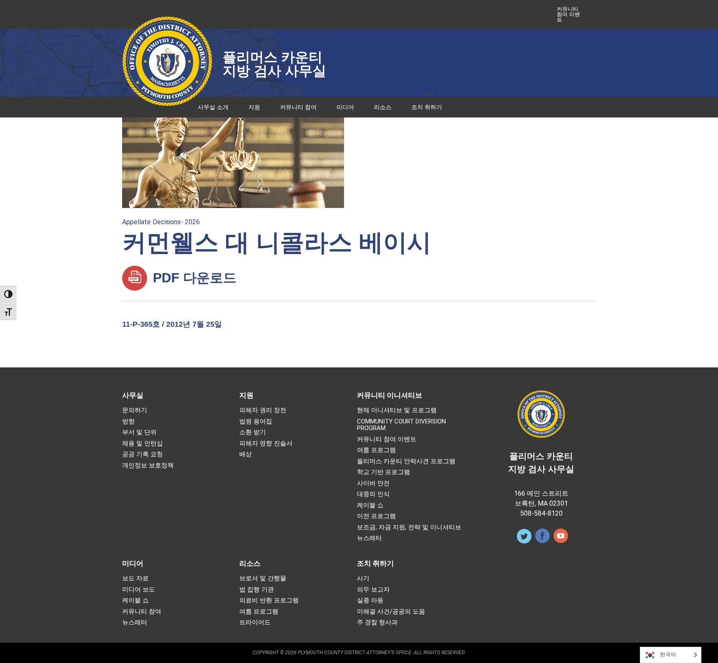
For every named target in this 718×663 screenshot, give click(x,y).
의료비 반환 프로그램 (269, 600)
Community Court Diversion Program (401, 425)
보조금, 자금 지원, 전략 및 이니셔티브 (409, 527)
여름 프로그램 (376, 450)
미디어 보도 (138, 589)
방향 (128, 421)
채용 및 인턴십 (142, 443)
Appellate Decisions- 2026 (161, 222)
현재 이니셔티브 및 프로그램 (397, 410)
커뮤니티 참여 (298, 107)
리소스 (382, 107)
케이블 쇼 (370, 505)
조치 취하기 (426, 107)
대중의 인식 (373, 494)
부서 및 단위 (139, 432)
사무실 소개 (213, 107)
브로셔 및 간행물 (262, 578)
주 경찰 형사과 (377, 622)
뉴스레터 (369, 538)
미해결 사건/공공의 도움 (391, 611)
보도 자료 (135, 578)
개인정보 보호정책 (148, 465)
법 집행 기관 (256, 589)
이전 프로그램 (376, 516)
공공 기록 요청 (142, 454)
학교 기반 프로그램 (383, 472)
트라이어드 (254, 622)
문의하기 (134, 410)
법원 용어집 (255, 421)
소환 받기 (252, 432)
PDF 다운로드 (192, 277)
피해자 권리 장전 (262, 410)
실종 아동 (370, 600)
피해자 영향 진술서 (266, 443)
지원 (254, 107)
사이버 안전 (373, 483)
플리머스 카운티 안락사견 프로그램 (406, 461)
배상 (245, 454)
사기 (363, 578)
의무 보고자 (373, 589)
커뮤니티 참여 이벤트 (568, 14)
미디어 (345, 107)
